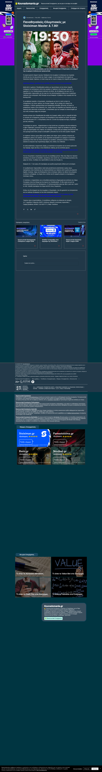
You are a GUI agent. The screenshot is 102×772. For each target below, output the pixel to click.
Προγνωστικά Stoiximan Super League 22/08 (73, 240)
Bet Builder (57, 417)
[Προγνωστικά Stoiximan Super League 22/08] (75, 231)
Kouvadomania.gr (34, 397)
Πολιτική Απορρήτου (42, 770)
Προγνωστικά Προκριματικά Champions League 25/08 (26, 240)
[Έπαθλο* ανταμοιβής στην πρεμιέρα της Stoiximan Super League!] (51, 231)
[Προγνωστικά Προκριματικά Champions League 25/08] (26, 231)
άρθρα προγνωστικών (73, 413)
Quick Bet (34, 410)
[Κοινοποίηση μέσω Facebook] (24, 209)
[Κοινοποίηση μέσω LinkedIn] (31, 209)
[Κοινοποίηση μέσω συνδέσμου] (35, 209)
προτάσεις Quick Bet (53, 399)
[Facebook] (32, 381)
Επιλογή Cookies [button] (77, 769)
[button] (60, 8)
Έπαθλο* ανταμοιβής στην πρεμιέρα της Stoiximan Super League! (50, 240)
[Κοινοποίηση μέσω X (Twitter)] (27, 209)
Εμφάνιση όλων (82, 222)
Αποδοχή (95, 769)
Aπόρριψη (86, 769)
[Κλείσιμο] (100, 769)
